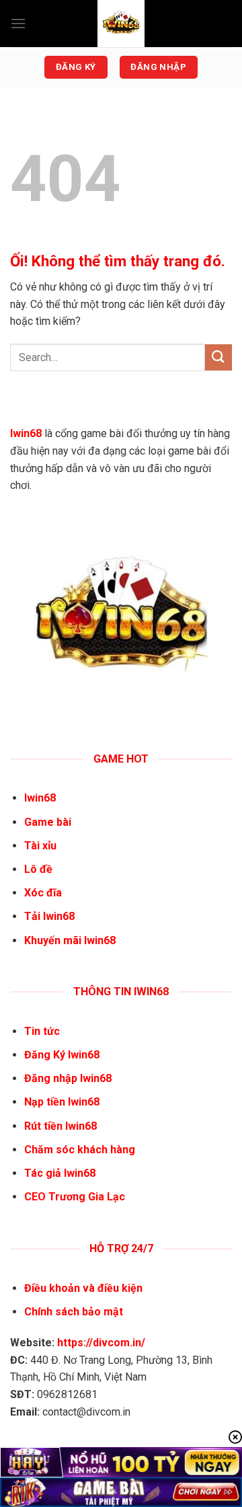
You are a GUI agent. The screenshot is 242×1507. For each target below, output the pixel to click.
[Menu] (18, 23)
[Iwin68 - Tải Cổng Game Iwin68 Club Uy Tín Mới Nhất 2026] (121, 23)
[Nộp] (218, 357)
